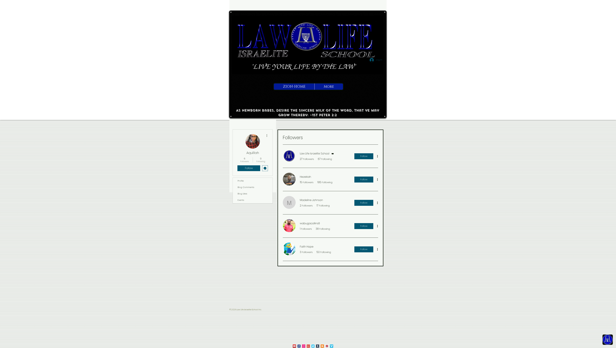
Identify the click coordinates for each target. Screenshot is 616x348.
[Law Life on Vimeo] (331, 346)
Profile (241, 180)
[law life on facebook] (299, 346)
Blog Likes (242, 193)
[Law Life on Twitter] (313, 346)
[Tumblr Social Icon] (317, 346)
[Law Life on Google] (308, 346)
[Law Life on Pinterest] (327, 346)
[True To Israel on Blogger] (322, 346)
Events (241, 200)
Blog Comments (246, 187)
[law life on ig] (303, 346)
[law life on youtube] (294, 346)
